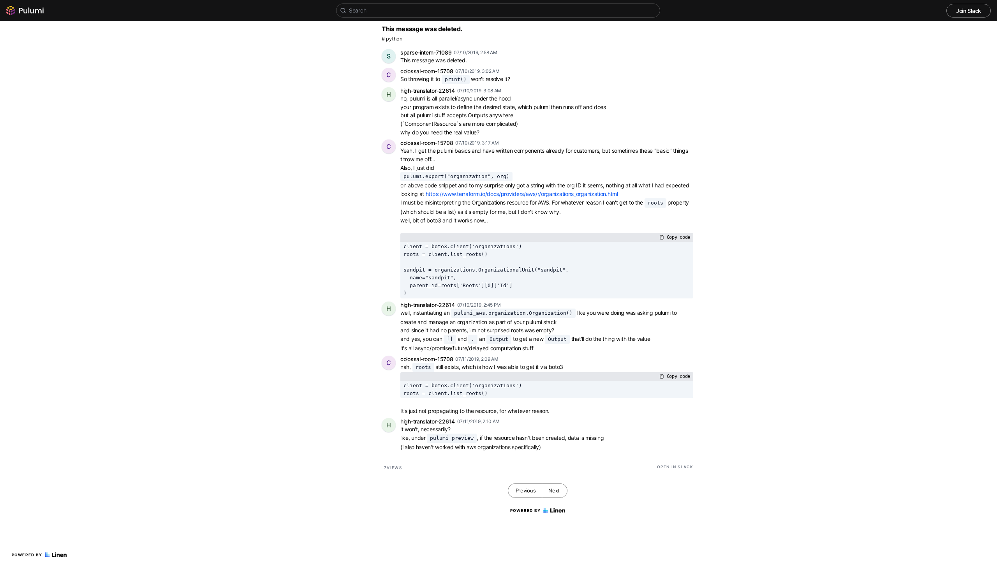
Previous (526, 490)
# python (392, 39)
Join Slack (968, 10)
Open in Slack (675, 466)
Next (554, 490)
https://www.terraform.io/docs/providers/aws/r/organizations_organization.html (522, 194)
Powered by (27, 554)
